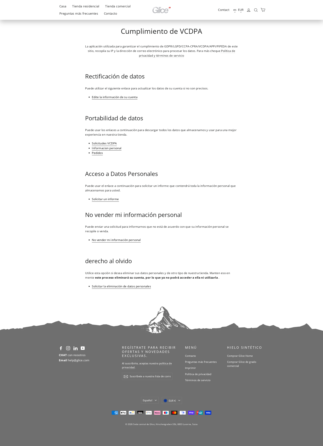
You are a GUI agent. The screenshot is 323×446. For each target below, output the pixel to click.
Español (147, 400)
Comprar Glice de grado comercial (241, 364)
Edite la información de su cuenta (114, 97)
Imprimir (190, 368)
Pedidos (97, 153)
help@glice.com (74, 360)
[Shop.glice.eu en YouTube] (83, 348)
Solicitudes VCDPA (104, 143)
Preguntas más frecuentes (78, 13)
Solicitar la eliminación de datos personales (121, 286)
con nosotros (72, 355)
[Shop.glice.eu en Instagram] (68, 348)
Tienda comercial (118, 6)
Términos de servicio (198, 380)
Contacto (110, 13)
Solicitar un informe (105, 199)
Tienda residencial (85, 6)
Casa (62, 6)
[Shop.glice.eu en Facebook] (61, 348)
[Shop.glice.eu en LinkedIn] (76, 348)
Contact (223, 10)
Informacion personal (106, 148)
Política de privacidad (198, 374)
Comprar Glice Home (240, 355)
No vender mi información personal (116, 240)
